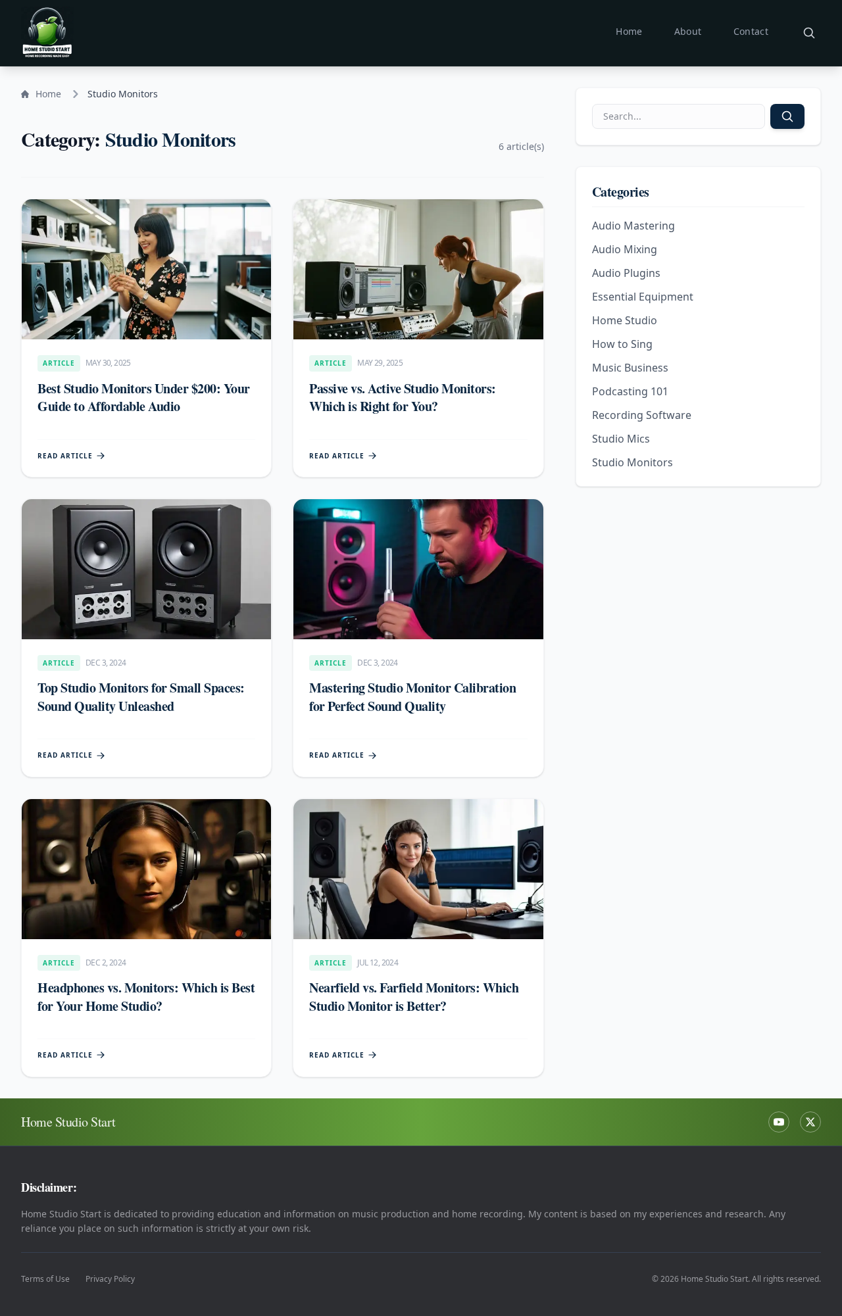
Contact (750, 31)
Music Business (630, 367)
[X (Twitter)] (810, 1122)
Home (629, 31)
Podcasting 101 (630, 391)
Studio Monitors (632, 462)
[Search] (809, 33)
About (688, 31)
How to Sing (622, 344)
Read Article (65, 455)
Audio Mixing (624, 249)
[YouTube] (778, 1122)
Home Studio (624, 320)
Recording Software (641, 415)
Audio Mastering (633, 225)
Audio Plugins (626, 273)
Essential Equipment (642, 296)
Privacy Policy (110, 1279)
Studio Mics (621, 438)
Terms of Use (45, 1279)
